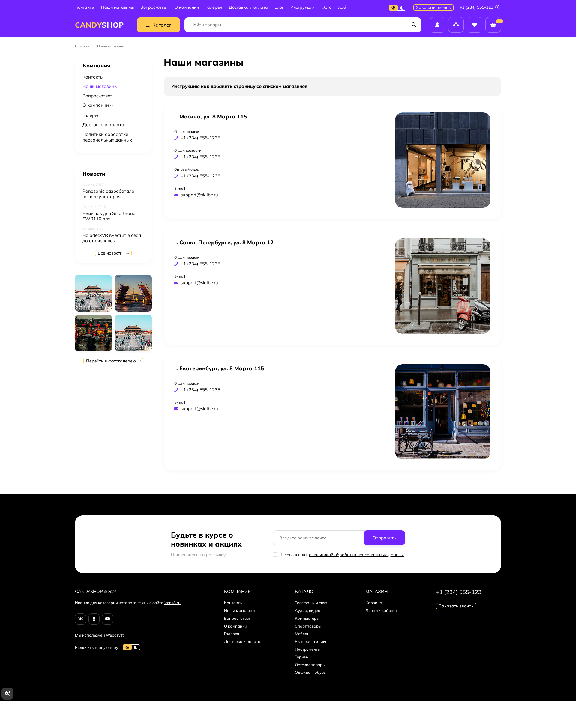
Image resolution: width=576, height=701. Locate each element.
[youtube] (107, 619)
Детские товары (310, 664)
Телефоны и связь (312, 602)
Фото (326, 7)
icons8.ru (172, 602)
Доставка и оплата (248, 7)
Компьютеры (307, 618)
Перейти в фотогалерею (111, 361)
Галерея (214, 7)
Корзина (373, 602)
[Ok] (94, 619)
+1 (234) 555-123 (477, 7)
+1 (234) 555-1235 (200, 138)
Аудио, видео (307, 610)
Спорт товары (308, 626)
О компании (187, 7)
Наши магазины (117, 7)
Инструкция (302, 7)
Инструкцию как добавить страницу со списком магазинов (239, 86)
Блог (279, 7)
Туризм (302, 657)
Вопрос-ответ (154, 7)
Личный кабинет (381, 610)
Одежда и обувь (310, 672)
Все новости (111, 253)
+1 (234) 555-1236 (200, 176)
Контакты (84, 7)
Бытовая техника (311, 641)
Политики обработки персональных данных (107, 137)
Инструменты (308, 649)
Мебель (302, 633)
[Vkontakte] (80, 619)
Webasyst (115, 635)
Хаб (342, 7)
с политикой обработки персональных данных (356, 554)
